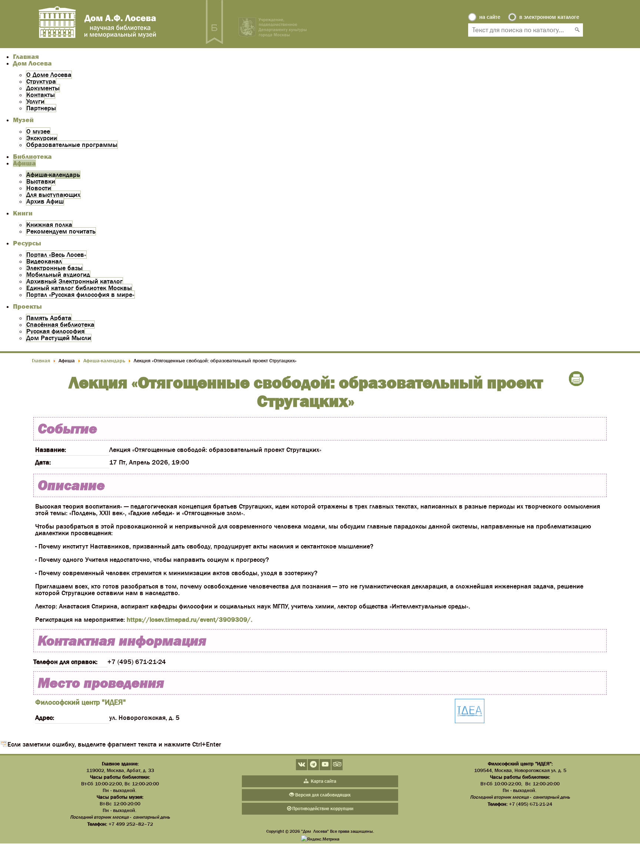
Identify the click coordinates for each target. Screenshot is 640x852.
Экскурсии (41, 138)
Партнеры (41, 108)
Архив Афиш (45, 201)
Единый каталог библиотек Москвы (79, 288)
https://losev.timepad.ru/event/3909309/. (189, 619)
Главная (26, 56)
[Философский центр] (469, 711)
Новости (38, 188)
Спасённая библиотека (60, 324)
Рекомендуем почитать (61, 231)
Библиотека (32, 156)
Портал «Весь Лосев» (56, 254)
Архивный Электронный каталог (74, 281)
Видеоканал (44, 261)
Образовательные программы (71, 144)
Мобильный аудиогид (58, 274)
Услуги (35, 101)
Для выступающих (53, 194)
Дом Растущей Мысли (58, 338)
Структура (41, 81)
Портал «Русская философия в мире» (80, 294)
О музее (38, 131)
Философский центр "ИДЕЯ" (80, 702)
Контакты (40, 94)
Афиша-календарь (53, 174)
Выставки (40, 181)
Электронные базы (54, 268)
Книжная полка (49, 224)
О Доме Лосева (48, 74)
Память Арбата (48, 318)
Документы (43, 88)
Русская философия (55, 331)
